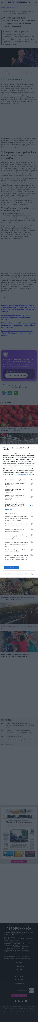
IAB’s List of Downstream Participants (21, 474)
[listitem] (19, 480)
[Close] (34, 448)
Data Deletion (9, 574)
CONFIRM (11, 567)
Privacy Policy (29, 574)
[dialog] (19, 511)
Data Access (19, 574)
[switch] (31, 484)
